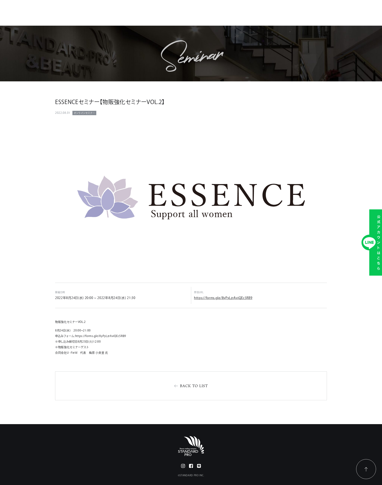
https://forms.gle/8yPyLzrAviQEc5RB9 (223, 297)
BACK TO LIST (194, 385)
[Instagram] (183, 466)
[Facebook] (191, 466)
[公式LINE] (199, 466)
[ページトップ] (366, 469)
